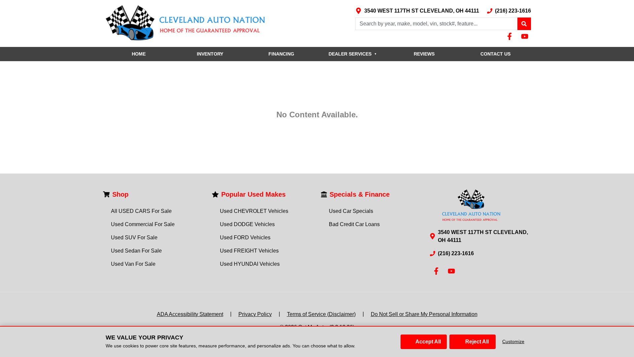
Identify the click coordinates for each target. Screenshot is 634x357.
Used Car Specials (351, 211)
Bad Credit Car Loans (354, 224)
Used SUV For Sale (134, 237)
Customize (513, 341)
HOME (139, 54)
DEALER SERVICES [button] (353, 54)
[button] (524, 24)
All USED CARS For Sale (141, 211)
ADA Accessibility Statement (190, 314)
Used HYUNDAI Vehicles (250, 264)
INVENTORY (210, 54)
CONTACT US (495, 54)
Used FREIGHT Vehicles (249, 251)
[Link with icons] (511, 36)
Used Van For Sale (133, 264)
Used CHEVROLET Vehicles (254, 211)
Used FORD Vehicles (245, 237)
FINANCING (281, 54)
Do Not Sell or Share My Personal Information (424, 314)
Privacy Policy (255, 314)
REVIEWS (424, 54)
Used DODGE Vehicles (247, 224)
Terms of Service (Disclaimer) (321, 314)
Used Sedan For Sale (136, 251)
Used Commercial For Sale (143, 224)
